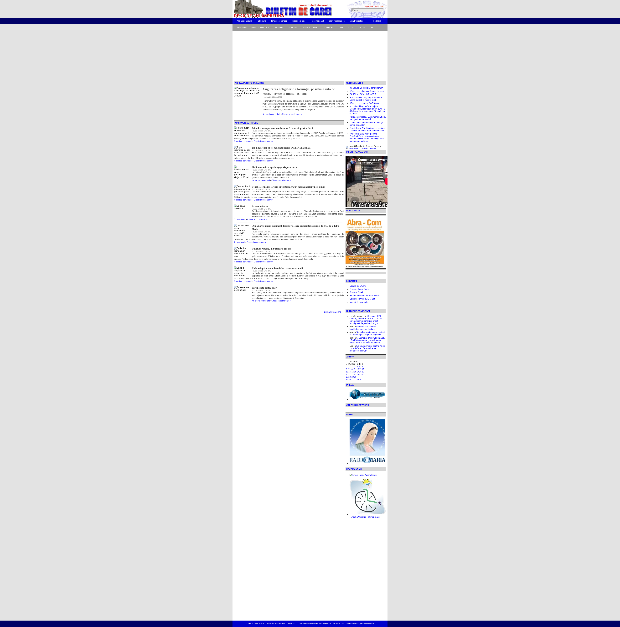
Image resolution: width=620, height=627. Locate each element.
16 (355, 372)
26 (363, 374)
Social (350, 27)
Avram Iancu (370, 475)
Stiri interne (242, 27)
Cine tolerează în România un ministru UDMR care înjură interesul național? (367, 129)
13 (347, 372)
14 (349, 372)
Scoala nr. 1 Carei (358, 286)
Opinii (340, 27)
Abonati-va (377, 6)
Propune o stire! (299, 21)
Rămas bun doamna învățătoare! (365, 103)
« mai (348, 379)
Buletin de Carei (273, 9)
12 (363, 369)
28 (349, 377)
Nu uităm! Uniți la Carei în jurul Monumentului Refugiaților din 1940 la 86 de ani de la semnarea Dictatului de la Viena (367, 110)
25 (360, 374)
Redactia (377, 21)
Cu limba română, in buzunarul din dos (271, 248)
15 (352, 372)
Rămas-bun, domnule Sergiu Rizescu (367, 91)
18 (360, 372)
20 (347, 374)
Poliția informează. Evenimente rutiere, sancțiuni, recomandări (368, 118)
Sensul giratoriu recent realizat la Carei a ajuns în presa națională (367, 333)
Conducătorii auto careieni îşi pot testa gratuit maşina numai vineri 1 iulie (288, 186)
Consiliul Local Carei (359, 289)
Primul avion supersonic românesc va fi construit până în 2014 (282, 128)
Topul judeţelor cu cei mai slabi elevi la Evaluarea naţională (281, 147)
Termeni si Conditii (279, 21)
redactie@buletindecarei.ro (363, 624)
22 (352, 374)
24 (358, 374)
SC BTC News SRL (336, 624)
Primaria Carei (356, 292)
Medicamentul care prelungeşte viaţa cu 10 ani (274, 167)
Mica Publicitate (356, 21)
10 (358, 369)
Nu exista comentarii (271, 114)
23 (355, 374)
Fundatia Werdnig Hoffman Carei (365, 517)
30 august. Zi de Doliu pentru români (366, 88)
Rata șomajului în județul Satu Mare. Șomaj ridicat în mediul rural (367, 98)
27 (347, 377)
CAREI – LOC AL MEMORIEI (363, 94)
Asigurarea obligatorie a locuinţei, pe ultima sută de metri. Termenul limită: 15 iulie (299, 91)
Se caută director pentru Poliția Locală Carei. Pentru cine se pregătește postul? (367, 348)
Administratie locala (260, 27)
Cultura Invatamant (310, 27)
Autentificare (367, 6)
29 (352, 377)
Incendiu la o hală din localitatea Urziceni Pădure (363, 327)
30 (355, 377)
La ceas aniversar (260, 206)
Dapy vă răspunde (337, 21)
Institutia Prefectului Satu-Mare (364, 295)
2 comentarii (239, 242)
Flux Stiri (362, 27)
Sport (372, 27)
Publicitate (261, 21)
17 (358, 372)
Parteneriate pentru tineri (264, 287)
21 (349, 374)
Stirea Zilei (292, 27)
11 (360, 369)
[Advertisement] (310, 56)
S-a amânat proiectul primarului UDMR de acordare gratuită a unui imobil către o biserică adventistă (367, 340)
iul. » (359, 379)
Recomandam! (317, 21)
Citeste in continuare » (292, 114)
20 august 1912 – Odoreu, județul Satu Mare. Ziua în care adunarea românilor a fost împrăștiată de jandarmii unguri (366, 320)
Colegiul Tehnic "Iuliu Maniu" (363, 299)
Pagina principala (244, 21)
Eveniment (278, 27)
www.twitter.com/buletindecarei (362, 148)
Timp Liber (328, 27)
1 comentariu (240, 219)
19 (363, 372)
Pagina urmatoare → (333, 312)
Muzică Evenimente (359, 302)
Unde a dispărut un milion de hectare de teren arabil (278, 268)
